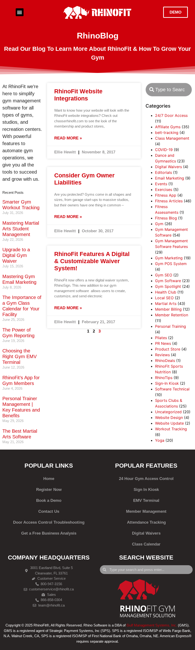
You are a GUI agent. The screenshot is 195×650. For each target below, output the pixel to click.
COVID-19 (164, 149)
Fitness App (165, 195)
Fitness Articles (169, 201)
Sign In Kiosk (146, 489)
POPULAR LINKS (48, 465)
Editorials (163, 172)
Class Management (172, 138)
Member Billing (168, 309)
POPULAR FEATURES (146, 465)
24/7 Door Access (171, 115)
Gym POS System (171, 263)
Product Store (167, 349)
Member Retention (171, 315)
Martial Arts (165, 303)
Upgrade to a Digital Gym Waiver (16, 255)
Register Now (49, 489)
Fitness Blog (166, 218)
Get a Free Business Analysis (48, 533)
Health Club (165, 292)
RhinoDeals (165, 360)
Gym (159, 223)
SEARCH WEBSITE (146, 557)
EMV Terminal (146, 500)
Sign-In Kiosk (167, 383)
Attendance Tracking (146, 522)
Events (161, 183)
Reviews (162, 354)
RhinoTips (163, 377)
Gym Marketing (169, 258)
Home (48, 478)
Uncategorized (168, 411)
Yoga (159, 440)
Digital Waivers (168, 166)
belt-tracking (166, 132)
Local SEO (164, 297)
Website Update (169, 423)
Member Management (146, 511)
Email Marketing (169, 178)
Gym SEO (163, 275)
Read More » (68, 138)
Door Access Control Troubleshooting (48, 522)
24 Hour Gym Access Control (146, 478)
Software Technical (172, 389)
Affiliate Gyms (167, 126)
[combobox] (169, 89)
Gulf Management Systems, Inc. (152, 625)
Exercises (163, 189)
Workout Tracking (171, 429)
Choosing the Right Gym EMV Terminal (19, 356)
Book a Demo (48, 500)
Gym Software (168, 280)
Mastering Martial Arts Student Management (20, 228)
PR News (163, 343)
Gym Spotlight (168, 286)
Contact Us (48, 511)
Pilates (161, 337)
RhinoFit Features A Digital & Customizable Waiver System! (92, 261)
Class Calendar (146, 544)
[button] (20, 12)
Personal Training (170, 326)
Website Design (169, 417)
